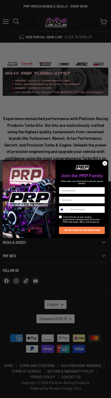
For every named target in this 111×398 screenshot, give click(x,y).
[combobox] (64, 209)
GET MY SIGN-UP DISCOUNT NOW (82, 230)
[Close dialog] (104, 163)
